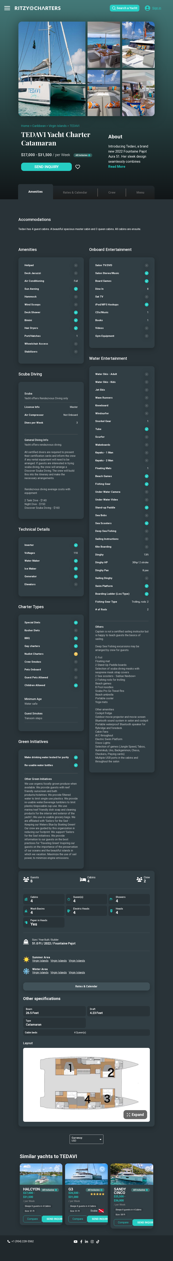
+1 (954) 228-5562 (22, 1241)
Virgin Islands (58, 126)
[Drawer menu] (7, 8)
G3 (70, 1189)
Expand (138, 1115)
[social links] (76, 1241)
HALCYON (31, 1189)
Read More (116, 167)
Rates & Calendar (86, 986)
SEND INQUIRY (55, 1219)
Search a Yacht (127, 8)
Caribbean (39, 126)
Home (25, 126)
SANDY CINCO (120, 1191)
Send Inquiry (46, 167)
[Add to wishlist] (78, 167)
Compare (32, 1219)
